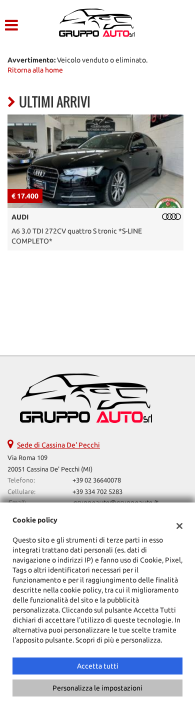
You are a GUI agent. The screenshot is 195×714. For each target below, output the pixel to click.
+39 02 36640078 (96, 480)
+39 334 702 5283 (97, 492)
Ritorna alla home (35, 70)
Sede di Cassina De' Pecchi (58, 445)
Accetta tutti (97, 666)
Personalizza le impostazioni (97, 688)
